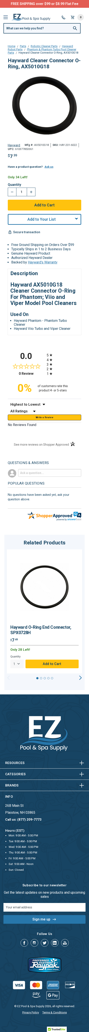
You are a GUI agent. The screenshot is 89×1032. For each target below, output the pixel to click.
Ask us (48, 166)
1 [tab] (37, 678)
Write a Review (44, 417)
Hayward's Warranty (42, 262)
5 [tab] (52, 678)
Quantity (14, 185)
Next (80, 677)
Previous (8, 677)
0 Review (31, 374)
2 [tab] (41, 678)
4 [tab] (48, 678)
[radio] (64, 355)
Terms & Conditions (54, 1012)
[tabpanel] (44, 611)
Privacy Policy (30, 1012)
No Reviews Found (22, 425)
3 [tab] (45, 678)
